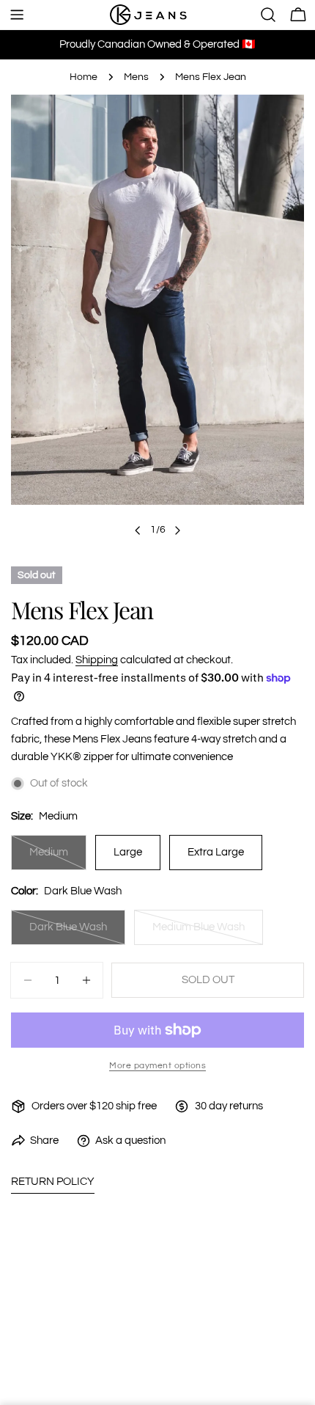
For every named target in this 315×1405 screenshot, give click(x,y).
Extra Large (216, 852)
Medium (57, 858)
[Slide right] (177, 530)
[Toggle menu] (17, 14)
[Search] (268, 14)
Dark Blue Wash (76, 933)
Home (83, 77)
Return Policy (52, 1181)
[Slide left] (137, 530)
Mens (136, 77)
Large (128, 852)
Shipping (96, 659)
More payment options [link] (157, 1065)
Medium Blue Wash (203, 933)
